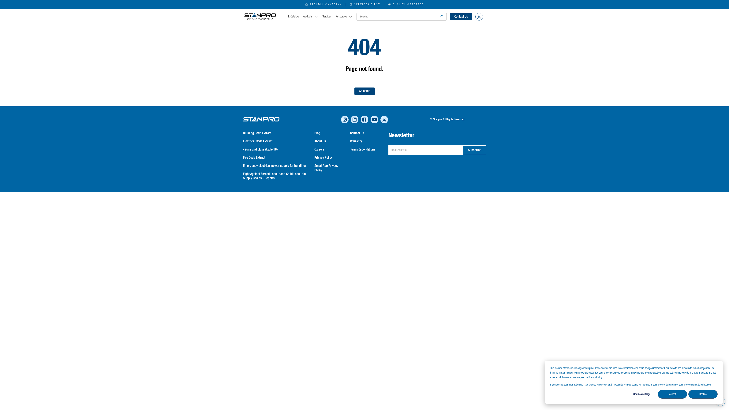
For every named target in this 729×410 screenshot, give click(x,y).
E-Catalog (293, 16)
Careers (319, 149)
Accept (672, 394)
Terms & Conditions (362, 149)
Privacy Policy (323, 157)
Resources (341, 16)
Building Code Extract (257, 133)
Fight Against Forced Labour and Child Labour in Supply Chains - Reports (274, 176)
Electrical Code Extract (257, 141)
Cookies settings (641, 394)
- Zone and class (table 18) (260, 149)
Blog (317, 133)
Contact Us (461, 16)
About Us (320, 141)
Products (307, 16)
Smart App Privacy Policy (326, 168)
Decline (703, 394)
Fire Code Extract (254, 157)
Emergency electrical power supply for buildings (275, 165)
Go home (364, 91)
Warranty (356, 141)
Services (326, 16)
